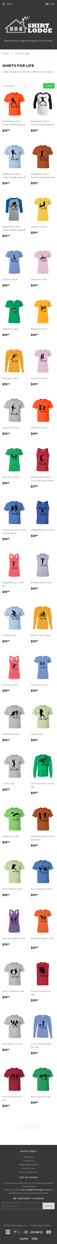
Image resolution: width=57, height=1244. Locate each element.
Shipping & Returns (28, 1164)
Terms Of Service (28, 1172)
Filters (49, 86)
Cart (52, 4)
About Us (28, 1157)
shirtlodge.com (19, 1225)
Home (5, 53)
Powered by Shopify (40, 1225)
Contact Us (28, 1160)
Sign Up (49, 1206)
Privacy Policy (29, 1168)
